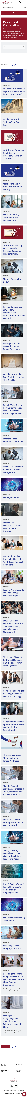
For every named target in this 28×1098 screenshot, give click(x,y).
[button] (24, 1094)
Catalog (14, 13)
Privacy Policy (19, 1093)
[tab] (7, 1065)
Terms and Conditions (10, 1093)
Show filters (5, 1046)
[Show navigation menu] (24, 2)
